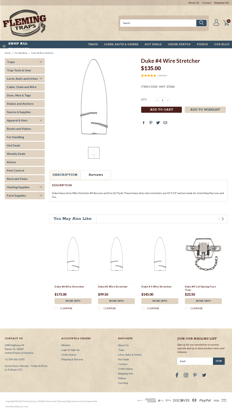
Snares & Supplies (19, 112)
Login (64, 349)
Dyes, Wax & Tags (19, 95)
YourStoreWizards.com (16, 406)
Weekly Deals (16, 153)
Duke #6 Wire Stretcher (69, 286)
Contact (206, 2)
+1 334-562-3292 (15, 359)
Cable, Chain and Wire (21, 87)
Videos (202, 44)
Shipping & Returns (72, 359)
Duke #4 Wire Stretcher (42, 53)
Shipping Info (221, 2)
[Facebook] (143, 123)
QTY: (144, 99)
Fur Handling (21, 53)
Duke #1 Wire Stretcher (113, 286)
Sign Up (75, 349)
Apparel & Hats (17, 120)
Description (65, 175)
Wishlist (66, 345)
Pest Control (15, 170)
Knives (11, 162)
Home (8, 53)
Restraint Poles (17, 178)
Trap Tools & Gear (19, 70)
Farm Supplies (16, 195)
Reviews (96, 175)
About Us (193, 2)
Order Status (179, 44)
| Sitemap (60, 401)
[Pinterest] (151, 123)
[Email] (165, 123)
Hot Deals (153, 44)
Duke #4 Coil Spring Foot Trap (200, 288)
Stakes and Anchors (20, 103)
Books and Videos (19, 128)
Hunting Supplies (18, 187)
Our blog (221, 44)
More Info (73, 301)
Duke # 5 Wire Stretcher (156, 286)
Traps (93, 44)
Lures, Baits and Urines (22, 78)
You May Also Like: (73, 218)
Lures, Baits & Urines (121, 44)
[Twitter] (158, 123)
